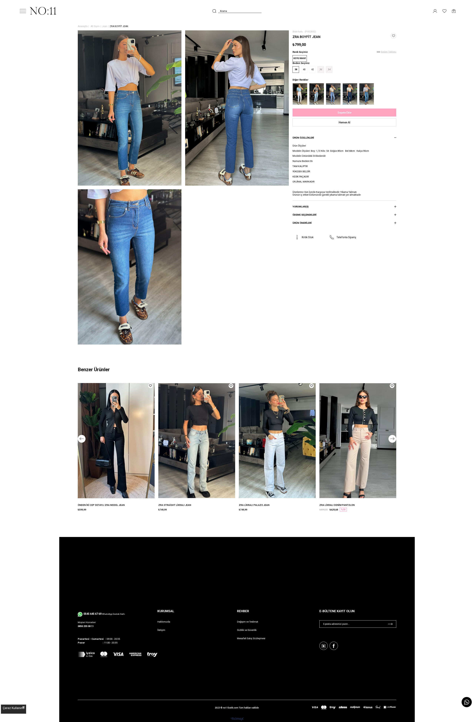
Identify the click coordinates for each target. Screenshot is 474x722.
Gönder (390, 624)
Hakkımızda (163, 621)
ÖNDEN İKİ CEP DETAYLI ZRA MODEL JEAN (101, 505)
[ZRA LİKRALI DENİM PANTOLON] (357, 441)
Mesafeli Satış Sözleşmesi (251, 638)
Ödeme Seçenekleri (304, 214)
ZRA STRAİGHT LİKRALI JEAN (174, 505)
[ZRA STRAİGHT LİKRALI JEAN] (196, 441)
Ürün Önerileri (302, 223)
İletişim (161, 630)
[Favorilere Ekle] (393, 35)
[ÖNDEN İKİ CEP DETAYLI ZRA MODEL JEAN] (116, 441)
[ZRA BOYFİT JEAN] (300, 94)
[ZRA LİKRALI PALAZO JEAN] (277, 441)
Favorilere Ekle (150, 385)
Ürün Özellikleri (303, 137)
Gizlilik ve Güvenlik (247, 630)
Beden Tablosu (388, 52)
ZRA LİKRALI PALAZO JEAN (254, 505)
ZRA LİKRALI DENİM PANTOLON (337, 505)
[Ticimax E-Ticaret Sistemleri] (237, 719)
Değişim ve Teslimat (247, 621)
